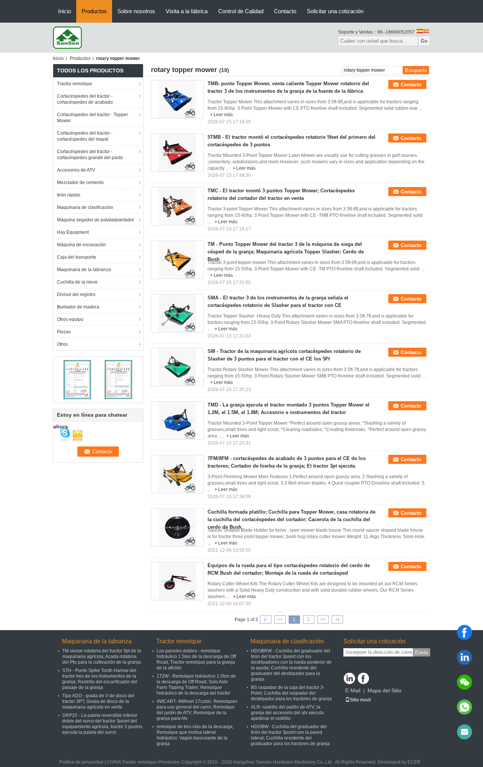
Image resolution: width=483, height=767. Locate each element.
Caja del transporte (76, 257)
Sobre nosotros (136, 11)
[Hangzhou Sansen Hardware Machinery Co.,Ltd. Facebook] (363, 678)
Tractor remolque (74, 83)
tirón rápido (68, 195)
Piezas (64, 331)
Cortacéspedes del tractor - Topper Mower (92, 117)
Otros (62, 344)
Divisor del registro (76, 294)
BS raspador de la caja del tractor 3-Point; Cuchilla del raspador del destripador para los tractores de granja (291, 693)
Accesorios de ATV (76, 170)
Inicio (64, 11)
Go (424, 41)
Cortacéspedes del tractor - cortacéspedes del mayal (84, 136)
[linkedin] (464, 657)
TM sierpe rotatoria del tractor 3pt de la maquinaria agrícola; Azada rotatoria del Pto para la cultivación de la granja (101, 656)
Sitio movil (360, 700)
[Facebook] (464, 632)
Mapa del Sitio (384, 690)
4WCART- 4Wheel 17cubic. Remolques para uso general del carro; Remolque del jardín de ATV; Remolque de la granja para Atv (197, 710)
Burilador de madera (78, 307)
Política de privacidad (81, 762)
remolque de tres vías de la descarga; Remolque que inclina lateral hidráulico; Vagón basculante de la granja (195, 735)
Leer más (223, 114)
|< (266, 619)
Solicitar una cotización (335, 11)
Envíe (421, 652)
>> (323, 619)
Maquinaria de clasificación (85, 207)
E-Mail (352, 690)
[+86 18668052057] (464, 707)
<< (280, 619)
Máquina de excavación (81, 244)
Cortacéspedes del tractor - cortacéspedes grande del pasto (90, 154)
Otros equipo (70, 319)
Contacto (285, 11)
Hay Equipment (73, 232)
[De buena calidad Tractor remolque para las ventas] (77, 379)
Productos (94, 11)
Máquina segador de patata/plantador (95, 219)
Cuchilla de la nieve (77, 282)
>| (337, 619)
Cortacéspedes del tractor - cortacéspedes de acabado (85, 99)
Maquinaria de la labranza (84, 269)
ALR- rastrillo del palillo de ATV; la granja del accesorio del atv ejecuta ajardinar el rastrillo (287, 712)
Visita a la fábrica (187, 11)
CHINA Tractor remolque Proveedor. (144, 762)
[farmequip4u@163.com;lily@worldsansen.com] (464, 732)
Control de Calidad (240, 11)
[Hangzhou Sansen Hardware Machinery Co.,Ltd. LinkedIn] (349, 678)
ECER (414, 762)
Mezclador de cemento (80, 182)
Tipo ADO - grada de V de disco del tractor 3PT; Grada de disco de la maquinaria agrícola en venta (98, 701)
